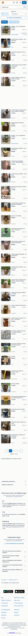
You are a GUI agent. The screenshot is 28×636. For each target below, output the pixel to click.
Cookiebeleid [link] (4, 605)
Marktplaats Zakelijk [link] (19, 597)
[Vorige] (7, 450)
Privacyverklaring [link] (18, 603)
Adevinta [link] (16, 612)
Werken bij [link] (16, 609)
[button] (17, 2)
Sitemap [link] (3, 618)
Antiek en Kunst (12, 22)
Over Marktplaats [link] (5, 609)
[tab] (3, 14)
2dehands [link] (3, 615)
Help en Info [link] (17, 600)
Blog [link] (2, 597)
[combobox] (12, 7)
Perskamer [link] (4, 612)
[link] (3, 2)
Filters (5, 22)
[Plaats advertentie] (24, 2)
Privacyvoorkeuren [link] (18, 605)
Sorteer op (13, 11)
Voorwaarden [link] (4, 603)
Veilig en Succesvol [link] (6, 600)
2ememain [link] (16, 615)
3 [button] (17, 450)
